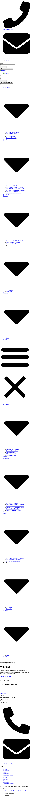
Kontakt (5, 339)
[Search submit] (0, 65)
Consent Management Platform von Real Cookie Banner (14, 790)
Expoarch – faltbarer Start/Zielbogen (15, 190)
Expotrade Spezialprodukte (13, 243)
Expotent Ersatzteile (11, 138)
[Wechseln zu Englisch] (6, 60)
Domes (5, 139)
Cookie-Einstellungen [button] (8, 775)
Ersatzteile (9, 291)
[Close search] (0, 79)
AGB (4, 772)
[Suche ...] (0, 84)
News (7, 338)
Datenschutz (6, 773)
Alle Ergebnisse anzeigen (6, 68)
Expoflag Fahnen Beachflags (13, 242)
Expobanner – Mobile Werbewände (15, 188)
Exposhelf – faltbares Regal (13, 191)
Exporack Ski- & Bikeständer (13, 193)
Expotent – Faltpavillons (12, 132)
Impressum (6, 770)
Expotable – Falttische (12, 185)
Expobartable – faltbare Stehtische (15, 187)
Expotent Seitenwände (12, 133)
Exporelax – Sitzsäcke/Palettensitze (15, 241)
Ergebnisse (3, 67)
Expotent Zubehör (11, 135)
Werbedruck (9, 290)
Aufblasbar (6, 194)
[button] (15, 372)
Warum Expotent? (11, 136)
